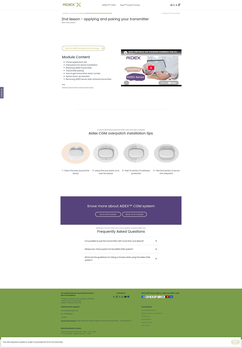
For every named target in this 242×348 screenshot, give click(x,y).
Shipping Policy (146, 319)
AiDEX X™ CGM (109, 5)
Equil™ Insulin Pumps (130, 5)
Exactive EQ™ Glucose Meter (171, 13)
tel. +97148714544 (67, 314)
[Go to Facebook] (114, 297)
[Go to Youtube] (125, 297)
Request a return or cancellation (152, 313)
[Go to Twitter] (120, 297)
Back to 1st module (134, 214)
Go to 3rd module (108, 214)
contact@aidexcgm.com (69, 311)
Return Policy (146, 325)
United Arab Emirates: (68, 321)
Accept (235, 342)
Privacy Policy (146, 316)
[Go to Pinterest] (128, 297)
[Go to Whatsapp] (122, 297)
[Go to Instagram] (117, 297)
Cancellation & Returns (149, 310)
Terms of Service (147, 322)
